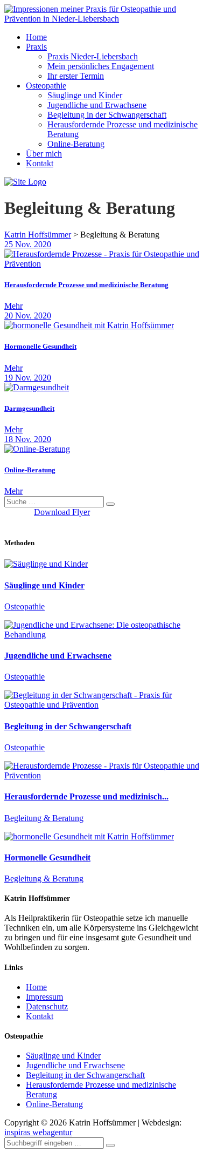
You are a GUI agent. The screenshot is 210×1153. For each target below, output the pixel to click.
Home (36, 37)
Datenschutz (47, 1006)
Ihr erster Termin (75, 75)
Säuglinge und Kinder (84, 95)
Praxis (36, 46)
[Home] (25, 181)
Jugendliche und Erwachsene (96, 105)
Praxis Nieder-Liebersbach (92, 56)
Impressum (44, 996)
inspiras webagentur (38, 1132)
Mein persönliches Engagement (100, 66)
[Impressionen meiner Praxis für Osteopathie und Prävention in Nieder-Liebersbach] (105, 18)
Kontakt (39, 163)
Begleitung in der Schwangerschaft (106, 114)
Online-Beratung (75, 143)
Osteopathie (46, 85)
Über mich (44, 153)
